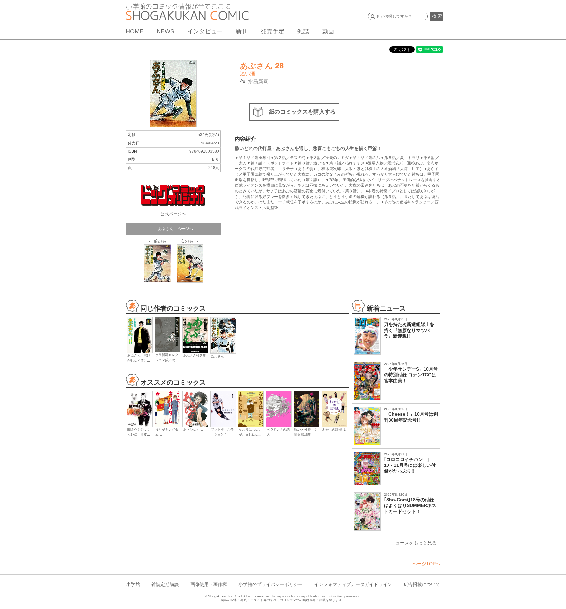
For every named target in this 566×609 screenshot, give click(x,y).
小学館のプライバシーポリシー (270, 584)
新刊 (242, 31)
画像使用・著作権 (208, 584)
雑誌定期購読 (165, 584)
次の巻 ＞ (189, 241)
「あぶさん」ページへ (173, 228)
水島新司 (258, 81)
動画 (328, 31)
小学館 (133, 584)
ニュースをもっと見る (414, 542)
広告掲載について (422, 584)
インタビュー (205, 31)
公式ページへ (173, 213)
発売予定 (272, 31)
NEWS (165, 31)
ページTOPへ (426, 563)
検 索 (437, 16)
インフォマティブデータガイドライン (353, 584)
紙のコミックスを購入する (302, 112)
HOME (134, 31)
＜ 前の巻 (157, 241)
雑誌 (303, 31)
